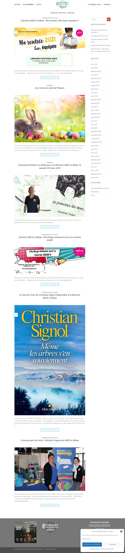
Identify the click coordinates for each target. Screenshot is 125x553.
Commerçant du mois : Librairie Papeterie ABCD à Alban (50, 440)
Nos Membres (28, 4)
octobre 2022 (95, 82)
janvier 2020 (95, 110)
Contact (107, 4)
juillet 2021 (94, 89)
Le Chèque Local (94, 4)
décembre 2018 (96, 132)
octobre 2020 (95, 103)
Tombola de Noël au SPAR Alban (99, 40)
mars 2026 (94, 68)
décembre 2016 (96, 174)
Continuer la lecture (49, 77)
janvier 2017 (95, 170)
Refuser (112, 544)
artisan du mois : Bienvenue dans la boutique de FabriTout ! (100, 51)
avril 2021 (94, 93)
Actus (38, 4)
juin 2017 (94, 167)
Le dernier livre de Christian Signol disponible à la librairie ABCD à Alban (49, 296)
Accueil (17, 4)
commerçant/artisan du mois (50, 18)
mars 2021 (94, 96)
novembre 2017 (96, 163)
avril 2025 (94, 75)
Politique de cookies (95, 548)
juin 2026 (94, 64)
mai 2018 (94, 153)
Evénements (49, 85)
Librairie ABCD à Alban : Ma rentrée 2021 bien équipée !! (50, 21)
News (93, 195)
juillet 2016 (94, 178)
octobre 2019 (95, 117)
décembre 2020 (96, 100)
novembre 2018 (96, 135)
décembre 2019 (96, 114)
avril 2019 (94, 128)
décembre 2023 (96, 78)
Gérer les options (86, 538)
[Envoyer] (109, 19)
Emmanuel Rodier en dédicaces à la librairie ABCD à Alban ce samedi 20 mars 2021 (49, 166)
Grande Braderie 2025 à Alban (101, 45)
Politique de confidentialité (107, 548)
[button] (121, 531)
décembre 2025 (96, 71)
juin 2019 (94, 121)
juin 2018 (94, 149)
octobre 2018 (95, 139)
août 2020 (94, 107)
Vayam (54, 549)
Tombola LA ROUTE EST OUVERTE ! (99, 31)
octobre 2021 (95, 86)
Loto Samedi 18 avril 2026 (99, 36)
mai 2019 (94, 124)
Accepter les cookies (92, 544)
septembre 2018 (96, 142)
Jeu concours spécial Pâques (49, 88)
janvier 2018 (95, 156)
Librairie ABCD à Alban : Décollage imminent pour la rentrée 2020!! (50, 238)
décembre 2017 (96, 160)
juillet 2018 (94, 146)
